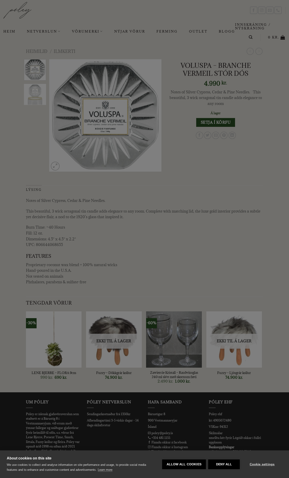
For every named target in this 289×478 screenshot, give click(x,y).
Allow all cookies (184, 464)
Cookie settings (262, 464)
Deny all (224, 464)
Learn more (105, 469)
